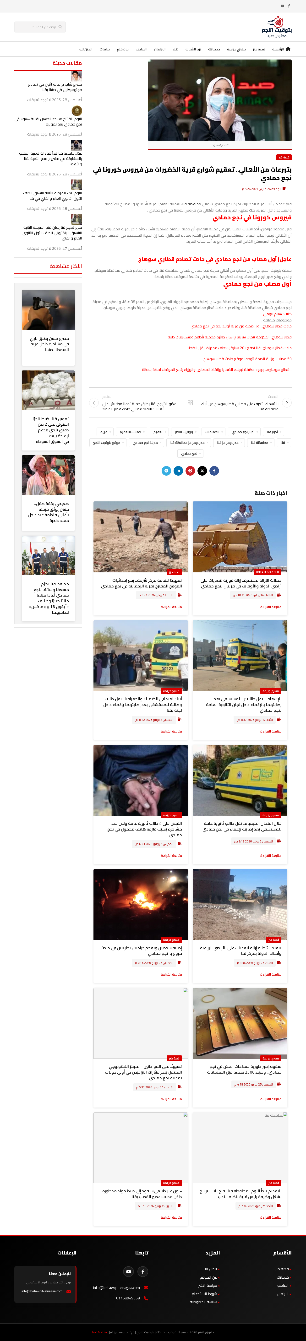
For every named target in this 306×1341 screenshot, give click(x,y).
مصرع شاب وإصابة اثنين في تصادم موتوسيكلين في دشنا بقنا (55, 87)
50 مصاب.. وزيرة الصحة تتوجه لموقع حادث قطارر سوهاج (247, 358)
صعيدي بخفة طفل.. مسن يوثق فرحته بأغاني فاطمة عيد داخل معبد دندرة (48, 512)
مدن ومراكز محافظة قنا (187, 442)
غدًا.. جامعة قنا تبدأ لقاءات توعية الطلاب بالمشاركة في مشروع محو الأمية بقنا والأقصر (50, 159)
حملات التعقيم (130, 432)
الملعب (283, 1285)
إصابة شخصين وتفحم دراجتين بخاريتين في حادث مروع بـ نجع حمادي (141, 950)
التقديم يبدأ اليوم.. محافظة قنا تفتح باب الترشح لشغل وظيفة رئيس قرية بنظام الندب (240, 1193)
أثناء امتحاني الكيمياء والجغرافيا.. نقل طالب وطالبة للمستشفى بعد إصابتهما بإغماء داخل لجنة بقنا (142, 704)
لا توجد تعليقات (39, 99)
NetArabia (99, 1332)
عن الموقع (208, 1277)
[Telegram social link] (166, 471)
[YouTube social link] (282, 6)
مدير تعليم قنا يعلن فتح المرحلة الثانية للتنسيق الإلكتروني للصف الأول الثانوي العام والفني (52, 233)
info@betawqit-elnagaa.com (116, 1287)
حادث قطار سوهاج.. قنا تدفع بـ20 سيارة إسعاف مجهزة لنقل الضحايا (239, 347)
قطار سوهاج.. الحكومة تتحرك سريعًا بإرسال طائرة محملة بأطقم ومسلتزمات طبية (230, 337)
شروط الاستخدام (204, 1293)
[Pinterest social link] (190, 471)
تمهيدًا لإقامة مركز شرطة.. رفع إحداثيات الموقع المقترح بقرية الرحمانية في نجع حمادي (141, 583)
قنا (283, 442)
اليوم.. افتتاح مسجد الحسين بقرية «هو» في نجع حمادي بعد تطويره (48, 121)
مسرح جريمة (270, 691)
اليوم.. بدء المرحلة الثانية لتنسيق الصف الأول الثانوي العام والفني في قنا (52, 195)
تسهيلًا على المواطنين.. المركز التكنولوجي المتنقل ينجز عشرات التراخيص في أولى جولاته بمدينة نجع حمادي (143, 1072)
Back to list (190, 402)
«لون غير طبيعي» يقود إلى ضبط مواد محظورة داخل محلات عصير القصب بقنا (142, 1193)
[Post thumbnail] (76, 75)
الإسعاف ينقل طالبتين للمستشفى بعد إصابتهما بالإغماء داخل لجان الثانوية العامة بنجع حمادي (243, 704)
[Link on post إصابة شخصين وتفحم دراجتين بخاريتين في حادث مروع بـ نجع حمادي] (140, 904)
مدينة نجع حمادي (145, 442)
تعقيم (158, 432)
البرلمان (283, 1293)
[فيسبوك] (142, 1271)
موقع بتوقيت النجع (106, 442)
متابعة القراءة (270, 606)
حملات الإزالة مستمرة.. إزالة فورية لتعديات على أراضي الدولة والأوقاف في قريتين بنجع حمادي (241, 583)
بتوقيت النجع (184, 432)
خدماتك (283, 1277)
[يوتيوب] (128, 1271)
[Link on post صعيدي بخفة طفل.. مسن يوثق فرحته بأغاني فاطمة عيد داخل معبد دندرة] (48, 475)
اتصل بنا (211, 1268)
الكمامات (212, 432)
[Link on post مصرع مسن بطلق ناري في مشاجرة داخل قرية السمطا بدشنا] (48, 310)
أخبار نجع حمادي (243, 432)
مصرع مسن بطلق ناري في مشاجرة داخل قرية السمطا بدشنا (49, 344)
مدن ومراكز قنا (228, 442)
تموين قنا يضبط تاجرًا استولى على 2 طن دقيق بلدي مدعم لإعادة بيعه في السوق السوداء (51, 430)
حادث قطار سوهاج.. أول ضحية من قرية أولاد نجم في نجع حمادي (241, 326)
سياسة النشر (207, 1285)
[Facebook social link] (289, 6)
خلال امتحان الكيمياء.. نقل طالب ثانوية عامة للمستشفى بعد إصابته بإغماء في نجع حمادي (241, 826)
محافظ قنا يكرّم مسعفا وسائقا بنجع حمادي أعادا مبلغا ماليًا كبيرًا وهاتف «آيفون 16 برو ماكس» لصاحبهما (49, 598)
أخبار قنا (272, 432)
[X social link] (202, 471)
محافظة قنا (192, 203)
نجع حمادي (189, 453)
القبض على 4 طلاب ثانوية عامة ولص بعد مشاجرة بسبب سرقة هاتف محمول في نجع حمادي (144, 829)
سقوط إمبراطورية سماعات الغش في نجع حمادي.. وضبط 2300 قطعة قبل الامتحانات (244, 1069)
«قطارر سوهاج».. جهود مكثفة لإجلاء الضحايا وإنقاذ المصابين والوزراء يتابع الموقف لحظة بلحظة (217, 369)
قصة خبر (284, 157)
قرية (103, 432)
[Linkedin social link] (178, 471)
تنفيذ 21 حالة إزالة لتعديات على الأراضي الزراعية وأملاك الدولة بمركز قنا (240, 950)
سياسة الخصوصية (203, 1301)
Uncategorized (267, 572)
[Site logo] (277, 26)
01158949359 (128, 1298)
